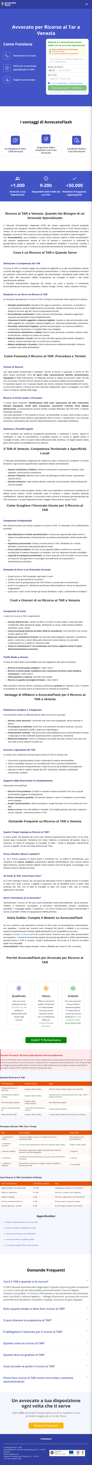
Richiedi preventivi (46, 1425)
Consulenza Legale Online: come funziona (20, 1245)
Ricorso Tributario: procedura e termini (19, 1228)
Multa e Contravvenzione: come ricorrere (20, 1222)
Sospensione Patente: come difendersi (19, 1233)
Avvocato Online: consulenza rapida (18, 1239)
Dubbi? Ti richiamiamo (46, 1040)
